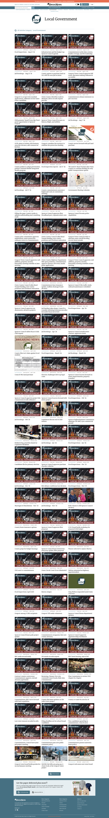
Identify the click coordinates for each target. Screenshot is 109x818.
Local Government (53, 9)
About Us (17, 4)
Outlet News (71, 9)
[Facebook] (15, 810)
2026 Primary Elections (20, 9)
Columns (28, 9)
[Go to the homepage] (20, 799)
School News (86, 9)
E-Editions (21, 4)
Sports (91, 9)
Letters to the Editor (44, 9)
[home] (54, 4)
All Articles (37, 4)
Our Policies (32, 4)
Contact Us (26, 4)
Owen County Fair (79, 9)
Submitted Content (54, 11)
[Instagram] (17, 810)
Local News (60, 9)
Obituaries (66, 9)
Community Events (35, 9)
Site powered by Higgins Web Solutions (54, 816)
